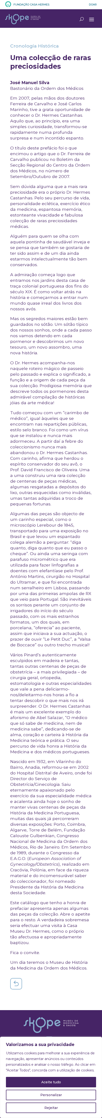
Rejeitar (51, 1108)
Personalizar (51, 1095)
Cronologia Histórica (34, 46)
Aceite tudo (51, 1082)
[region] (51, 1077)
